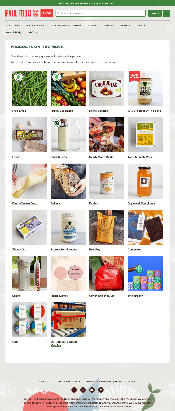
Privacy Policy (125, 381)
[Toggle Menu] (166, 13)
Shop (47, 13)
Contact (45, 381)
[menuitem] (15, 25)
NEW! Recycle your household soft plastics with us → (87, 3)
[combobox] (102, 13)
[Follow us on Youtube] (92, 390)
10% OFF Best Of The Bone (67, 25)
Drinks (139, 25)
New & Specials (35, 25)
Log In (155, 13)
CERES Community (68, 381)
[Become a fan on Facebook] (74, 390)
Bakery (108, 25)
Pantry (123, 25)
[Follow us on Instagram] (83, 390)
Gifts (32, 32)
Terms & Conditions (97, 381)
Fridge (92, 25)
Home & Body (13, 32)
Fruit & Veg (11, 25)
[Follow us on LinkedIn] (101, 390)
